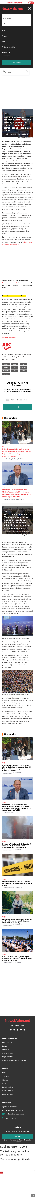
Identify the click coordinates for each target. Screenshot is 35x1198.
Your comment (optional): (15, 1159)
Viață (5, 113)
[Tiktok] (21, 1030)
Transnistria (5, 1076)
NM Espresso (6, 1073)
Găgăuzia (5, 1080)
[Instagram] (17, 1030)
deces (6, 367)
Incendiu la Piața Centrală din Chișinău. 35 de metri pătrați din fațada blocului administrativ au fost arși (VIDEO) (16, 845)
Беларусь (6, 374)
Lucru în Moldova (7, 1087)
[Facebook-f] (11, 1030)
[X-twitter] (14, 1030)
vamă (23, 370)
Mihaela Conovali (9, 134)
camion (6, 364)
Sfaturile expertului (7, 1090)
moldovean (23, 367)
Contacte (5, 1049)
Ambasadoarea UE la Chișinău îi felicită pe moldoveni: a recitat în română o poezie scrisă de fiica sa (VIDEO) (17, 921)
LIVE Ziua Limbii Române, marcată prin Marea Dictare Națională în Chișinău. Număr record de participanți (17, 958)
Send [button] (1, 1173)
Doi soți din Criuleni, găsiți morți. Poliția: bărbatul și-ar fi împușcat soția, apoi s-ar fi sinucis (17, 883)
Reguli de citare (7, 1057)
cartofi (14, 364)
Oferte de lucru (7, 1053)
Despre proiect (7, 1042)
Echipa (4, 1046)
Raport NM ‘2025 (7, 1094)
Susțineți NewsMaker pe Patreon (14, 1060)
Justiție (4, 1083)
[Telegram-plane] (24, 1030)
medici (14, 367)
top (14, 370)
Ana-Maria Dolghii (8, 459)
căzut (23, 364)
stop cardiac (6, 370)
